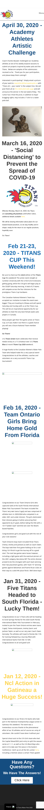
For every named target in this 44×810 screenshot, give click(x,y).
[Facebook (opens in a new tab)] (20, 3)
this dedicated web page (24, 89)
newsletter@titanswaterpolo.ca (25, 83)
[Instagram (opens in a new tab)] (23, 3)
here (23, 216)
